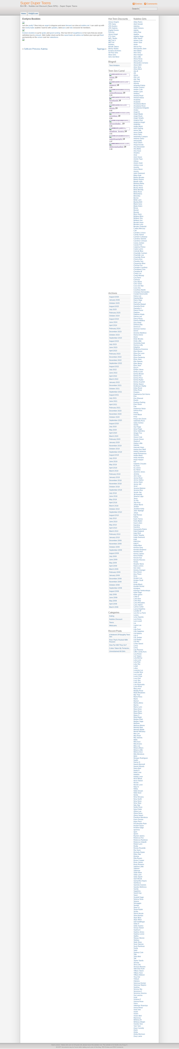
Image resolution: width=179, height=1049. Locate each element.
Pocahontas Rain (140, 824)
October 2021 (114, 389)
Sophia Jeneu (139, 932)
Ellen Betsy (138, 364)
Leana (136, 615)
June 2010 (113, 522)
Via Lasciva (138, 995)
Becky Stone (138, 188)
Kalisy (136, 517)
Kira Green (138, 572)
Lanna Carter (139, 607)
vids (71, 28)
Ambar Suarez (139, 87)
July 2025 (113, 309)
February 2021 (114, 408)
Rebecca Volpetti (140, 842)
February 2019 (114, 474)
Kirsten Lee (138, 578)
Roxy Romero (139, 864)
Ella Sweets (138, 361)
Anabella (137, 100)
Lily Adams (138, 633)
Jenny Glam (138, 482)
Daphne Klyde (139, 314)
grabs (43, 33)
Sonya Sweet (139, 928)
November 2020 (115, 414)
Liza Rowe (138, 654)
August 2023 (114, 341)
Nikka (136, 789)
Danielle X (138, 308)
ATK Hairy (112, 24)
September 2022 (115, 363)
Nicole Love (138, 785)
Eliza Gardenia (139, 357)
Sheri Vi (137, 907)
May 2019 (113, 465)
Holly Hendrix (139, 458)
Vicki (135, 997)
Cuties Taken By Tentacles (119, 648)
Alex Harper (138, 55)
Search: (135, 9)
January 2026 (114, 300)
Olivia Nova (138, 813)
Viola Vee (137, 1010)
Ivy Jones (137, 468)
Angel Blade (138, 114)
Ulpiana (137, 981)
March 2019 (113, 471)
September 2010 (115, 512)
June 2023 (113, 347)
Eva (135, 396)
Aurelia (136, 167)
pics (64, 28)
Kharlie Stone (139, 564)
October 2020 (114, 417)
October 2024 (114, 316)
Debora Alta (138, 325)
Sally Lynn (138, 875)
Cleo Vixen (138, 284)
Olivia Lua (137, 811)
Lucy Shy (137, 680)
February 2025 (114, 313)
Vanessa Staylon (140, 985)
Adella (136, 30)
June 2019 (113, 462)
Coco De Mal (138, 286)
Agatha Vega (138, 36)
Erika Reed (138, 388)
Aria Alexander (139, 147)
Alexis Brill (138, 65)
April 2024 (113, 325)
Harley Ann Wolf (140, 449)
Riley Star (137, 854)
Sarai (136, 895)
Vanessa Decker (140, 983)
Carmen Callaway (140, 237)
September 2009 (115, 550)
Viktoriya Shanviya (141, 1006)
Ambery (136, 94)
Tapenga (101, 49)
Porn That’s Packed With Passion (118, 641)
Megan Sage (138, 721)
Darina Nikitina (139, 321)
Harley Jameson (140, 451)
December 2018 (115, 480)
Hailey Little (138, 443)
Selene (136, 901)
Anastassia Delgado (141, 108)
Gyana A (137, 441)
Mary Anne (138, 709)
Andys (136, 110)
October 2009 (114, 547)
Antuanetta (138, 141)
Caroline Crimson (140, 241)
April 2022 (113, 376)
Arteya (136, 161)
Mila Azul (137, 742)
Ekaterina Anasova (141, 349)
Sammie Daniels (140, 885)
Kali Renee (138, 515)
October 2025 (114, 303)
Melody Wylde (139, 730)
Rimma (136, 856)
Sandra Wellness (140, 887)
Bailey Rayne (139, 179)
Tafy (135, 954)
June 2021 (113, 401)
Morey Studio (113, 49)
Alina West (138, 69)
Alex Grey (137, 53)
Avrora (136, 171)
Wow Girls (112, 55)
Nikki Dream (138, 791)
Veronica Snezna (140, 993)
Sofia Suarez (138, 926)
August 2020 (114, 424)
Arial (135, 155)
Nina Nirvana (139, 797)
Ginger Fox (138, 433)
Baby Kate (137, 175)
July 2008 (113, 594)
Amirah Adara (139, 98)
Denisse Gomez (140, 329)
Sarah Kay (138, 893)
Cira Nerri (137, 278)
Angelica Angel (139, 122)
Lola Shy (137, 664)
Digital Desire (113, 30)
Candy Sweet (139, 235)
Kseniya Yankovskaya (142, 591)
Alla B (136, 71)
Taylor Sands (138, 961)
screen (40, 37)
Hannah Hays (139, 447)
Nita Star (137, 805)
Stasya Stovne (139, 938)
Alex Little (137, 57)
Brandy (136, 212)
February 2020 (114, 439)
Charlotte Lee (139, 255)
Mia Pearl (137, 736)
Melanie (137, 723)
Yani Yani (137, 1026)
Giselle (136, 435)
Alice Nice (137, 67)
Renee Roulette (140, 848)
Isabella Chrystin (140, 464)
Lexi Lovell (138, 621)
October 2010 (114, 509)
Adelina (136, 26)
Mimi (135, 756)
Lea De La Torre (140, 613)
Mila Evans (138, 744)
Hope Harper (138, 460)
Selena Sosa (138, 899)
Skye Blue (137, 918)
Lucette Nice (138, 672)
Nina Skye (137, 803)
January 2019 (114, 477)
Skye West (138, 920)
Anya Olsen (138, 143)
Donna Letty (138, 345)
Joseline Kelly (139, 509)
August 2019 (114, 455)
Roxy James (138, 862)
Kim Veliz (137, 568)
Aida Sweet (138, 38)
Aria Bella (137, 149)
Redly (136, 846)
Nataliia (136, 775)
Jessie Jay (138, 492)
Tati (135, 958)
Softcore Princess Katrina (35, 49)
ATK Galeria (112, 28)
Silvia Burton (138, 916)
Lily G (136, 636)
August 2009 (114, 553)
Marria (136, 705)
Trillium (136, 979)
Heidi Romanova (140, 454)
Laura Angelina (139, 609)
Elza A (136, 368)
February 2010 (114, 534)
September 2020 (115, 420)
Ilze (135, 462)
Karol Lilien (138, 523)
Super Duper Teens (35, 3)
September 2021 (115, 392)
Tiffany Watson (139, 975)
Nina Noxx (138, 801)
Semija (136, 905)
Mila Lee (137, 746)
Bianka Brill (138, 202)
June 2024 (113, 322)
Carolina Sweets (140, 239)
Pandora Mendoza (141, 817)
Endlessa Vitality (140, 386)
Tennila (136, 963)
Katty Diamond (139, 537)
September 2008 (115, 588)
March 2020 (113, 436)
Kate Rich (137, 533)
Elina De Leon (139, 353)
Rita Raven (138, 858)
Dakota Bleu (138, 298)
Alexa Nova (138, 59)
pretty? (31, 25)
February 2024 (114, 329)
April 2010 (113, 528)
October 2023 (114, 335)
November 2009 (115, 544)
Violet (136, 1012)
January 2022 (114, 382)
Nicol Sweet (138, 781)
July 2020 (113, 427)
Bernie (136, 198)
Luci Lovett (138, 674)
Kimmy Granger (139, 570)
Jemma (136, 474)
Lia (135, 623)
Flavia (136, 413)
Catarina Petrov (139, 247)
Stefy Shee (138, 942)
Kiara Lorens (138, 566)
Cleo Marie (138, 282)
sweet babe (68, 35)
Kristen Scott (138, 580)
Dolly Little (138, 341)
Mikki (135, 740)
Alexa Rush (138, 61)
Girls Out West (113, 57)
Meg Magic (138, 717)
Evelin (136, 400)
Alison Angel (113, 34)
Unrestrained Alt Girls (117, 651)
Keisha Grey (138, 548)
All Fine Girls (113, 53)
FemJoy (111, 32)
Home (23, 14)
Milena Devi (138, 752)
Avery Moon (138, 169)
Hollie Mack (138, 455)
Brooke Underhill (140, 227)
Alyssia (136, 83)
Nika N (136, 787)
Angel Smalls (139, 118)
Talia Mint (137, 957)
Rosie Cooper (139, 860)
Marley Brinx (138, 703)
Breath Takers (113, 47)
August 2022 (114, 367)
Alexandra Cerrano (141, 63)
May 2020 (113, 430)
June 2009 (113, 560)
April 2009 (113, 566)
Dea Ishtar (137, 323)
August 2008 (114, 591)
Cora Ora (137, 288)
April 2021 (113, 404)
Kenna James (139, 554)
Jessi (135, 486)
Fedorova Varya (140, 409)
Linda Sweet (138, 644)
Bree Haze (138, 214)
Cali (135, 231)
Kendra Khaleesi (140, 550)
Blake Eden (138, 206)
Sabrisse (137, 871)
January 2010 (114, 537)
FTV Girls (111, 36)
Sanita (136, 889)
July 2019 (113, 458)
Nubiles (111, 45)
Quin (135, 832)
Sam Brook (138, 879)
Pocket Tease (139, 826)
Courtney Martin (140, 290)
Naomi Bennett (139, 764)
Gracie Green (139, 439)
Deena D (137, 327)
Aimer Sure (138, 42)
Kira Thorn (138, 574)
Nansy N (137, 762)
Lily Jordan (138, 637)
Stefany (136, 940)
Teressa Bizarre (139, 967)
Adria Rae (137, 32)
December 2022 (115, 357)
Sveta (136, 948)
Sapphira (137, 891)
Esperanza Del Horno (142, 394)
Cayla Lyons (138, 249)
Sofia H (136, 924)
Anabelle (137, 102)
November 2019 (115, 446)
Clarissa (137, 280)
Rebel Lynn (138, 844)
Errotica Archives (114, 51)
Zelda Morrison (139, 1034)
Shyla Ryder (138, 909)
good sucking (55, 33)
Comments (152, 4)
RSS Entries (106, 1047)
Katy (135, 539)
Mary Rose (138, 711)
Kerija (136, 562)
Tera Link (137, 965)
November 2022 (115, 360)
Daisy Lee (137, 296)
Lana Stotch (138, 605)
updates (54, 28)
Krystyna (137, 588)
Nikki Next (137, 793)
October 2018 (114, 487)
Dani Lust (137, 302)
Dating (111, 616)
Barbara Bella (139, 184)
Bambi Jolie (138, 182)
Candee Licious (140, 233)
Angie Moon (138, 126)
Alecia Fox (138, 47)
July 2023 (113, 344)
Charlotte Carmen (140, 253)
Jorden (136, 507)
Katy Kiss (137, 541)
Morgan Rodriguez (141, 758)
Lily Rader (137, 640)
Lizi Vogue (138, 656)
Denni (136, 331)
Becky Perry (138, 186)
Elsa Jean (137, 366)
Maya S (136, 715)
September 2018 (115, 490)
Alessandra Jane (140, 49)
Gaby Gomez (138, 423)
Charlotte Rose (139, 257)
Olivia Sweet (138, 815)
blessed (68, 25)
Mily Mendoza (139, 754)
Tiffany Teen (138, 973)
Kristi (135, 582)
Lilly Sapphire (139, 631)
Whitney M (138, 1020)
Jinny (136, 498)
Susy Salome (139, 944)
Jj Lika (136, 500)
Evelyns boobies (28, 33)
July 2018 (113, 493)
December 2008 (115, 579)
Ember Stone (138, 370)
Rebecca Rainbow (141, 840)
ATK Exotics (112, 26)
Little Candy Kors (140, 652)
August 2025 (114, 306)
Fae (135, 406)
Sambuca (137, 883)
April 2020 (113, 433)
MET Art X (112, 40)
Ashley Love (138, 165)
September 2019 (115, 452)
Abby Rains (138, 22)
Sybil (135, 950)
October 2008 (114, 585)
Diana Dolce (138, 335)
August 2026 (114, 297)
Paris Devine (138, 819)
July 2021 (113, 398)
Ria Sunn (137, 850)
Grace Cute (138, 437)
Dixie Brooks (138, 339)
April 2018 (113, 503)
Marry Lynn (138, 707)
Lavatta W (137, 611)
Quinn (136, 834)
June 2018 (113, 496)
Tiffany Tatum (139, 971)
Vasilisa (136, 987)
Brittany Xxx (138, 220)
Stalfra (136, 936)
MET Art (111, 42)
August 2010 (114, 515)
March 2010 (113, 531)
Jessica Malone (139, 488)
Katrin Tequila (139, 535)
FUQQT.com (33, 14)
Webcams (113, 626)
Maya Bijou (138, 713)
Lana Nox (137, 599)
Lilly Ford (137, 629)
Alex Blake (138, 51)
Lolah (136, 666)
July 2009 (113, 556)
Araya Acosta (138, 145)
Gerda (136, 425)
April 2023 (113, 351)
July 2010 (113, 518)
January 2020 (114, 442)
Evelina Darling (139, 402)
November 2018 (115, 484)
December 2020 (115, 411)
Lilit (135, 627)
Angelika (137, 124)
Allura (136, 75)
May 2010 (113, 525)
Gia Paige (137, 427)
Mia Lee (137, 734)
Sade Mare (138, 873)
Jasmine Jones (139, 472)
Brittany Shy (138, 218)
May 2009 (113, 563)
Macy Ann (137, 689)
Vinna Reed (138, 1008)
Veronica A (138, 991)
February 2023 (114, 354)
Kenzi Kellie (138, 556)
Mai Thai (137, 695)
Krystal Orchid (139, 586)
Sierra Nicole (138, 913)
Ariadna (137, 153)
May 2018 (113, 499)
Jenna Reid (138, 478)
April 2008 (113, 604)
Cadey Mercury (139, 228)
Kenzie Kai (138, 558)
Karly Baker (138, 521)
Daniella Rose (139, 306)
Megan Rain (138, 719)
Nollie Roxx (138, 807)
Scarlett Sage (139, 897)
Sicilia (136, 912)
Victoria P (137, 999)
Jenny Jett (137, 484)
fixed (102, 35)
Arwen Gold (138, 163)
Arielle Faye (138, 159)
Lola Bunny (138, 658)
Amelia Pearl (138, 96)
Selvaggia (137, 903)
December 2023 (115, 332)
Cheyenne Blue (139, 263)
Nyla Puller (138, 809)
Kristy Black (138, 584)
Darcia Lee (138, 316)
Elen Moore (138, 351)
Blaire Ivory (138, 204)
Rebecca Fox (139, 838)
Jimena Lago (138, 496)
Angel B (137, 112)
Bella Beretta (138, 190)
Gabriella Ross (139, 421)
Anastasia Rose (140, 106)
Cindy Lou (137, 273)
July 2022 (113, 370)
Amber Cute (138, 90)
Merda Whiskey (139, 731)
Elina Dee (137, 355)
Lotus (136, 668)
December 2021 (115, 385)
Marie (136, 699)
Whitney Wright (139, 1022)
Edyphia (137, 347)
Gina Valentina (139, 431)
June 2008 (113, 598)
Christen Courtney (140, 267)
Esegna (136, 392)
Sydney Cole (138, 952)
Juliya (136, 513)
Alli (135, 73)
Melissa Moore (139, 725)
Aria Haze (137, 151)
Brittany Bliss (138, 216)
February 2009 (114, 572)
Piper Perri (138, 822)
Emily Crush (138, 372)
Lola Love (137, 660)
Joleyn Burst (138, 505)
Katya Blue (138, 545)
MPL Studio (112, 38)
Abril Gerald (138, 24)
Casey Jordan (139, 243)
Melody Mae (138, 727)
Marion (136, 701)
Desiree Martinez (140, 333)
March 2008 (113, 607)
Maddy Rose (138, 691)
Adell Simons (139, 28)
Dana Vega (138, 300)
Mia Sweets (138, 738)
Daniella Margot (140, 304)
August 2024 (114, 319)
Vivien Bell (138, 1016)
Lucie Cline (138, 676)
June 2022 (113, 373)
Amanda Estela (139, 85)
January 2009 (114, 575)
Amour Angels (113, 22)
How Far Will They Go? (118, 645)
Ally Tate (137, 79)
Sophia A (137, 930)
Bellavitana (138, 194)
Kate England (139, 531)
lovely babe (30, 28)
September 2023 (115, 338)
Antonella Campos (141, 137)
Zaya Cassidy (139, 1028)
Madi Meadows (139, 693)
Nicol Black (138, 779)
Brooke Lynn (138, 224)
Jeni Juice (137, 476)
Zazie (136, 1030)
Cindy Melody (139, 276)
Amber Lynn (138, 92)
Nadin (136, 760)
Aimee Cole (138, 40)
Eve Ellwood (138, 398)
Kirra (135, 576)
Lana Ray (137, 601)
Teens (111, 622)
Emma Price (138, 378)
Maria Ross (138, 697)
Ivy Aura (137, 466)
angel (47, 25)
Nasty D (137, 770)
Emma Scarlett (139, 382)
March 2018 (113, 506)
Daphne (137, 312)
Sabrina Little (139, 867)
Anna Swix (138, 134)
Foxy (135, 417)
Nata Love (137, 772)
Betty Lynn (138, 200)
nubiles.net (85, 25)
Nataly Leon (138, 777)
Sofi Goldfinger (139, 922)
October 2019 (114, 449)
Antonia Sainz (139, 139)
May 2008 (113, 601)
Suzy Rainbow (139, 946)
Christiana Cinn (139, 269)
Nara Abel (137, 768)
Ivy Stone (137, 470)
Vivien (136, 1014)
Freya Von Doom (140, 419)
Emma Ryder (138, 380)
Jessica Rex (138, 490)
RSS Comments (118, 1047)
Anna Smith (138, 133)
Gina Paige (138, 429)
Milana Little (138, 750)
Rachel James (139, 836)
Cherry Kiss (138, 259)
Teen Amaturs (114, 65)
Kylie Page (138, 593)
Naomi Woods (139, 766)
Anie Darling (138, 128)
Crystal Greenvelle (141, 294)
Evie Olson (138, 404)
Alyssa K (137, 81)
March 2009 (113, 569)
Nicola (136, 783)
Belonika (137, 196)
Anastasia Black (140, 104)
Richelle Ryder (139, 852)
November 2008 (115, 582)
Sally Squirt (138, 877)
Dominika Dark (139, 343)
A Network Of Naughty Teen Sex (119, 636)
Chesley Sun (138, 261)
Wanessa (137, 1018)
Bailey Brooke (139, 177)
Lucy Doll (137, 678)
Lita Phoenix (138, 650)
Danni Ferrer (138, 310)
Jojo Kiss (137, 503)
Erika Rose (138, 390)
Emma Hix (137, 376)
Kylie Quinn (138, 595)
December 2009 (115, 541)
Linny (136, 648)
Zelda (136, 1032)
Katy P (136, 543)
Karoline (137, 527)
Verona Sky (138, 989)
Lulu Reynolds (139, 685)
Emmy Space (139, 384)
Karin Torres (138, 519)
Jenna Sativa (138, 480)
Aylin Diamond (139, 173)
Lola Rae (137, 662)
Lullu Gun (137, 682)
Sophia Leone (139, 934)
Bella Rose (138, 192)
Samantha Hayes (140, 881)
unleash (38, 35)
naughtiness (77, 33)
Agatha (136, 34)
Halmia (136, 445)
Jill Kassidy (138, 494)
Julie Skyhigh (139, 511)
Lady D (136, 597)
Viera (136, 1003)
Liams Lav (137, 625)
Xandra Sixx (138, 1024)
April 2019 (113, 468)
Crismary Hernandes (141, 292)
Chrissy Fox (138, 265)
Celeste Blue (138, 251)
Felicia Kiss (138, 411)
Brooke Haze (138, 222)
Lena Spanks (139, 617)
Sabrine (137, 869)
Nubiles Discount (115, 619)
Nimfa (136, 795)
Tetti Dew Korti (139, 969)
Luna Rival (138, 687)
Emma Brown (139, 374)
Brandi (136, 210)
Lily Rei (136, 642)
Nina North (138, 799)
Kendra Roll (138, 552)
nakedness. (54, 37)
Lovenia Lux (138, 670)
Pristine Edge (139, 828)
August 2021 (114, 395)
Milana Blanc (138, 748)
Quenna (137, 830)
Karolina (137, 525)
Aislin (136, 45)
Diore (136, 337)
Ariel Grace (138, 157)
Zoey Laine (138, 1036)
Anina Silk (137, 130)
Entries (138, 4)
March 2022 (113, 379)
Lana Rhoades (139, 603)
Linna (136, 646)
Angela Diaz (138, 120)
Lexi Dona (137, 619)
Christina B (138, 272)
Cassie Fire (138, 245)
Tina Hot (137, 977)
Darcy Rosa (138, 319)
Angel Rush (138, 116)
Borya (136, 208)
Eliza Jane (138, 359)
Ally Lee (137, 77)
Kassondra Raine (140, 529)
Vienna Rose (138, 1001)
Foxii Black (138, 415)
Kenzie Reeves (139, 560)
